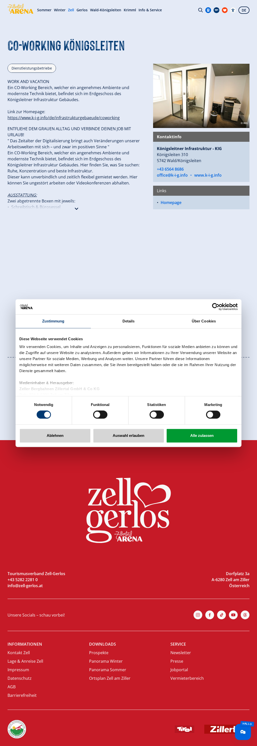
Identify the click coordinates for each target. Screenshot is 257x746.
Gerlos (82, 10)
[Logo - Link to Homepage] (20, 9)
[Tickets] (208, 10)
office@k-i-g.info (172, 175)
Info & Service (150, 10)
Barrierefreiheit (22, 695)
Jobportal (179, 669)
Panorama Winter (106, 661)
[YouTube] (233, 615)
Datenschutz (20, 678)
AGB (12, 687)
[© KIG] (201, 95)
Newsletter (180, 652)
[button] (76, 207)
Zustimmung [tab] (53, 321)
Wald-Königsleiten (105, 10)
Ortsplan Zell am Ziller (110, 678)
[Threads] (245, 615)
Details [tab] (128, 321)
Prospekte (98, 652)
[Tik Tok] (221, 615)
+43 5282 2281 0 (23, 579)
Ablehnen (55, 435)
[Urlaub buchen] (225, 10)
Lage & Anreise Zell (25, 661)
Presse (176, 661)
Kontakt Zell (19, 652)
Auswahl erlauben (128, 435)
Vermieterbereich (187, 678)
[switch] (100, 415)
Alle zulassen (202, 435)
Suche (200, 10)
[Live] (216, 10)
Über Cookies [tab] (204, 321)
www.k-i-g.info (208, 175)
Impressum (18, 669)
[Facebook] (209, 615)
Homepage (171, 202)
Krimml (130, 10)
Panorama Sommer (107, 669)
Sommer (44, 10)
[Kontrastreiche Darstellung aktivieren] (233, 10)
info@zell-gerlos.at (25, 585)
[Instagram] (198, 615)
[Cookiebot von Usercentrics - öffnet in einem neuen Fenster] (216, 306)
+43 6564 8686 (170, 169)
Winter (60, 10)
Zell (71, 10)
